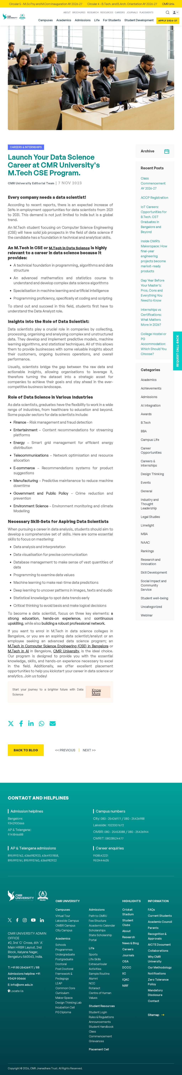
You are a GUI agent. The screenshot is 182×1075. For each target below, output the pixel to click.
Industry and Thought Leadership (150, 504)
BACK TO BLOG (26, 750)
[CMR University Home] (14, 17)
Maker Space (64, 998)
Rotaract (94, 988)
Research (128, 937)
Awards (146, 414)
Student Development (139, 20)
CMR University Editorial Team (31, 183)
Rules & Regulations (101, 1017)
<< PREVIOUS (65, 750)
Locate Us (16, 991)
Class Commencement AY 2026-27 (153, 183)
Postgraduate (64, 959)
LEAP (58, 983)
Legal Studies (150, 517)
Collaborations (158, 950)
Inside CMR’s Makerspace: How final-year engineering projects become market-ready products (154, 256)
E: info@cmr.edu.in (20, 985)
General (146, 491)
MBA (144, 534)
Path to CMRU (98, 916)
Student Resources (102, 1006)
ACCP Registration (154, 197)
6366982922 (49, 860)
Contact (153, 1001)
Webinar (147, 615)
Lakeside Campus (67, 920)
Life (97, 20)
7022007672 (115, 825)
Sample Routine (99, 973)
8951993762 (15, 855)
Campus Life (150, 440)
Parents (153, 928)
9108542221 (100, 855)
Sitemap (154, 1015)
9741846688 (15, 834)
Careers (127, 949)
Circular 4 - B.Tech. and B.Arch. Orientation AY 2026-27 (55, 4)
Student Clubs (127, 923)
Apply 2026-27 (167, 20)
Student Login (98, 1012)
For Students (112, 20)
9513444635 (101, 860)
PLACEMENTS (146, 12)
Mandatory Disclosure (155, 992)
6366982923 (33, 855)
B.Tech (146, 422)
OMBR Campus (65, 925)
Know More (96, 692)
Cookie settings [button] (139, 1069)
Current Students (160, 915)
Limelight (147, 525)
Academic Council (160, 922)
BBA (144, 431)
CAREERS (120, 12)
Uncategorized (151, 607)
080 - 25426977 (111, 818)
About (126, 931)
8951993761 (15, 860)
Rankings (147, 551)
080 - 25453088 (114, 832)
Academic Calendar (102, 925)
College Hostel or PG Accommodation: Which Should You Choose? (154, 344)
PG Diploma (63, 1012)
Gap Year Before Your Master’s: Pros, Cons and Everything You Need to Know (152, 290)
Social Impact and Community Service (153, 585)
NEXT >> (89, 750)
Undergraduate (65, 954)
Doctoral (61, 964)
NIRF (125, 985)
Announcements (100, 1022)
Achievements (151, 388)
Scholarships (97, 930)
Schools (60, 945)
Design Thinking (152, 474)
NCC (92, 983)
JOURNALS (132, 12)
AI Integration (150, 405)
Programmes (64, 949)
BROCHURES (78, 12)
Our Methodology (160, 967)
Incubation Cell (65, 1007)
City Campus (63, 930)
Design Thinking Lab (68, 1002)
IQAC (125, 979)
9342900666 (16, 823)
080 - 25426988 (134, 818)
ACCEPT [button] (158, 1069)
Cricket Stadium (128, 912)
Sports (93, 954)
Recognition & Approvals (157, 936)
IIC (124, 973)
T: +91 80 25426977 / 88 (23, 967)
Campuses (45, 20)
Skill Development (154, 572)
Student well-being (154, 598)
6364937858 (50, 855)
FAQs (151, 909)
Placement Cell (99, 1049)
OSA (125, 961)
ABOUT (67, 12)
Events (146, 482)
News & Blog (130, 943)
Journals (128, 955)
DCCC (126, 967)
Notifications (157, 973)
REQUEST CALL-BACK (177, 351)
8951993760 (31, 860)
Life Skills (95, 959)
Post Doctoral (64, 969)
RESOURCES (106, 12)
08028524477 (114, 838)
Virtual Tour (62, 916)
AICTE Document (159, 944)
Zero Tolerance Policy (158, 982)
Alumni (93, 978)
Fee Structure (97, 920)
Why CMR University (154, 959)
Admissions (83, 20)
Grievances (96, 1041)
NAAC (145, 542)
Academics (63, 20)
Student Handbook (101, 1026)
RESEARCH (93, 12)
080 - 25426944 (138, 832)
